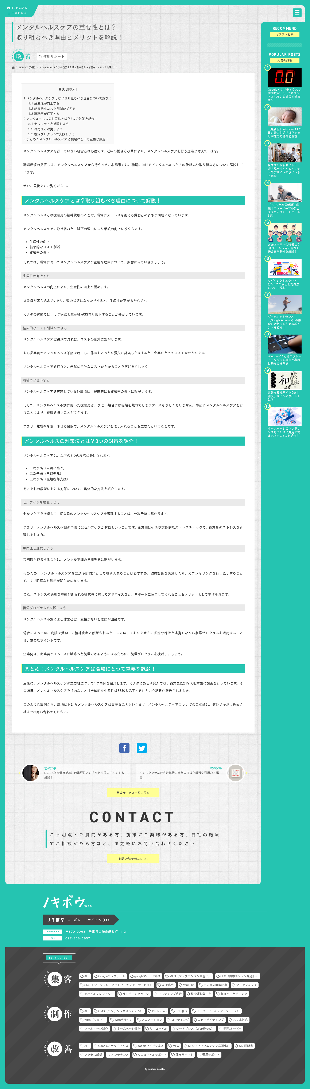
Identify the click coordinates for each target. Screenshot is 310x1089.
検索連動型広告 (201, 993)
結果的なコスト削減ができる (51, 108)
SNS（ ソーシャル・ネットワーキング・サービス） (118, 984)
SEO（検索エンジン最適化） (239, 976)
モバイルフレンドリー (99, 993)
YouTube (188, 984)
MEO (176, 1045)
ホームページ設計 (129, 1028)
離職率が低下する (43, 113)
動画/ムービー (232, 1028)
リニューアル (158, 1028)
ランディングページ (136, 993)
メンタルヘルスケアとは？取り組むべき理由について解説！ (67, 98)
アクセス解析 (93, 1054)
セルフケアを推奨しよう (48, 123)
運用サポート (54, 56)
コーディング (180, 1019)
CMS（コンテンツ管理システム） (120, 1011)
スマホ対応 (240, 1019)
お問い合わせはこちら (133, 858)
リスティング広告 (170, 993)
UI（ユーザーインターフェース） (218, 1011)
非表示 (71, 89)
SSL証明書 (246, 1045)
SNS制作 (181, 1011)
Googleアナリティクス (113, 1045)
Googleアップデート (111, 976)
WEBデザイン (123, 1019)
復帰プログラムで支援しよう (51, 134)
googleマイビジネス (147, 976)
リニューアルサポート (152, 1054)
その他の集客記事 (215, 984)
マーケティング (246, 984)
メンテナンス (120, 1054)
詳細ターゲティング (234, 993)
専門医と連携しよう (45, 129)
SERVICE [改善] (27, 67)
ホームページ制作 (96, 1028)
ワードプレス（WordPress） (195, 1028)
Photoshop (159, 1011)
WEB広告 (168, 984)
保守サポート (184, 1054)
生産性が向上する (43, 103)
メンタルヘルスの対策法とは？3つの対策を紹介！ (60, 118)
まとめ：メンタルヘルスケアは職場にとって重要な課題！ (66, 139)
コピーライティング (211, 1019)
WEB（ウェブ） (94, 1019)
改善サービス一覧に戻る (133, 792)
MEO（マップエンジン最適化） (190, 976)
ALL (86, 976)
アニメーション (152, 1019)
